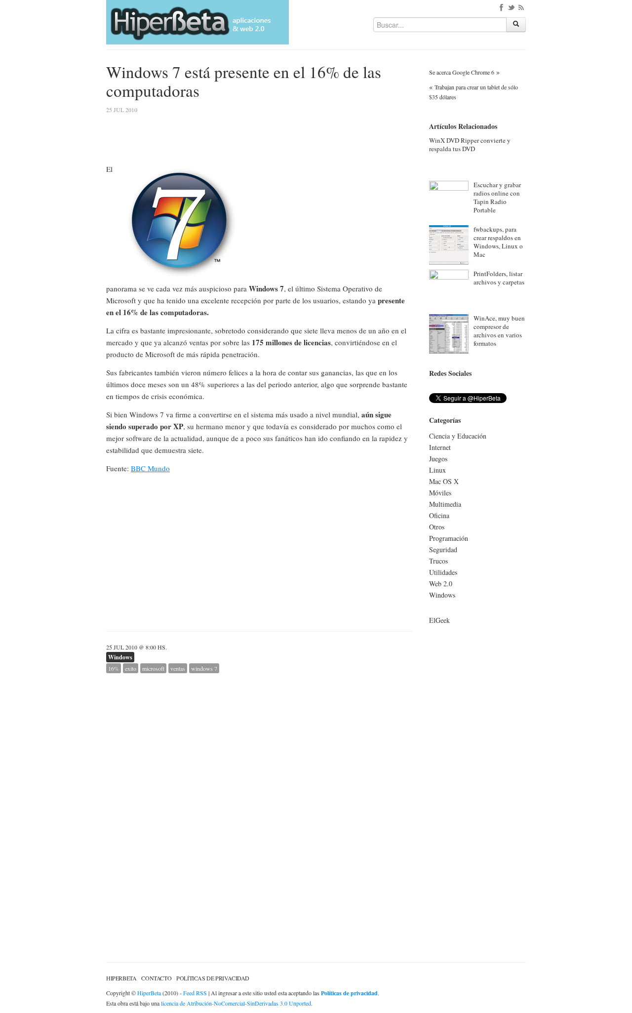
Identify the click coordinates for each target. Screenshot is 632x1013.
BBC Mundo (150, 468)
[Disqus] (259, 796)
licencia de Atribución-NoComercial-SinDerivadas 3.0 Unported (236, 1003)
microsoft (153, 668)
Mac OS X (444, 481)
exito (130, 668)
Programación (448, 538)
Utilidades (443, 572)
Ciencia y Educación (457, 436)
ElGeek (439, 620)
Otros (436, 526)
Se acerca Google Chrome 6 (461, 72)
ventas (177, 668)
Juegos (438, 458)
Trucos (438, 561)
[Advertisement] (329, 176)
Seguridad (443, 549)
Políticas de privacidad (212, 978)
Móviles (440, 492)
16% (113, 668)
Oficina (439, 515)
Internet (440, 447)
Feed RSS (195, 993)
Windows (120, 657)
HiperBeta (121, 978)
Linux (437, 470)
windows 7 (204, 668)
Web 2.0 (440, 583)
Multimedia (445, 504)
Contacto (156, 978)
